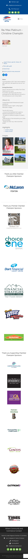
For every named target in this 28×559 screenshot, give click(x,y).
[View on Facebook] (6, 75)
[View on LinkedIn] (3, 75)
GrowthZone (19, 556)
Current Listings (9, 130)
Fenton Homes (9, 131)
